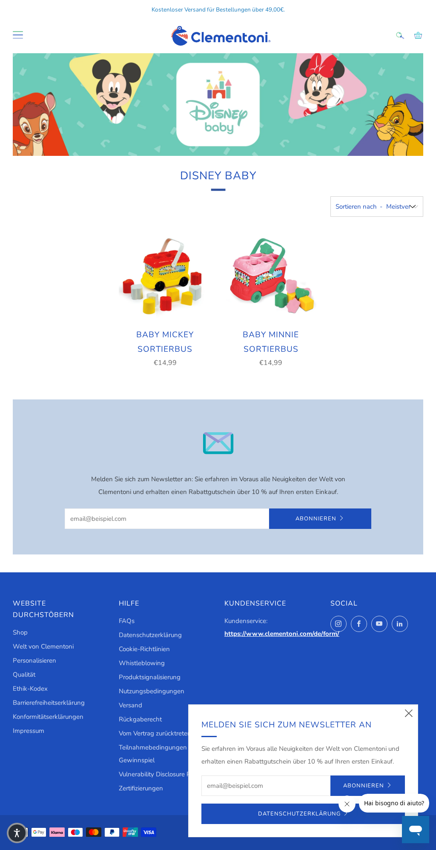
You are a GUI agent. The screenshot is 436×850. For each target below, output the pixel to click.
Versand (130, 705)
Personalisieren (34, 660)
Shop (20, 632)
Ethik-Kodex (30, 688)
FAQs (127, 621)
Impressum (28, 731)
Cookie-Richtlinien (144, 649)
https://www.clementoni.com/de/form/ (281, 633)
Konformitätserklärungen (48, 716)
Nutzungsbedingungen (151, 691)
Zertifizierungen (141, 788)
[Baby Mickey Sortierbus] (165, 276)
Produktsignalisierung (150, 677)
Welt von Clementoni (43, 646)
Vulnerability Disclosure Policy (161, 774)
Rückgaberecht (140, 719)
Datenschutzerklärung (150, 635)
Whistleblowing (142, 663)
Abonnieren (315, 519)
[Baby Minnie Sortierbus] (270, 276)
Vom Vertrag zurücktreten (155, 733)
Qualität (24, 674)
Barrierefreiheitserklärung (49, 702)
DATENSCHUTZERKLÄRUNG (299, 814)
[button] (17, 833)
